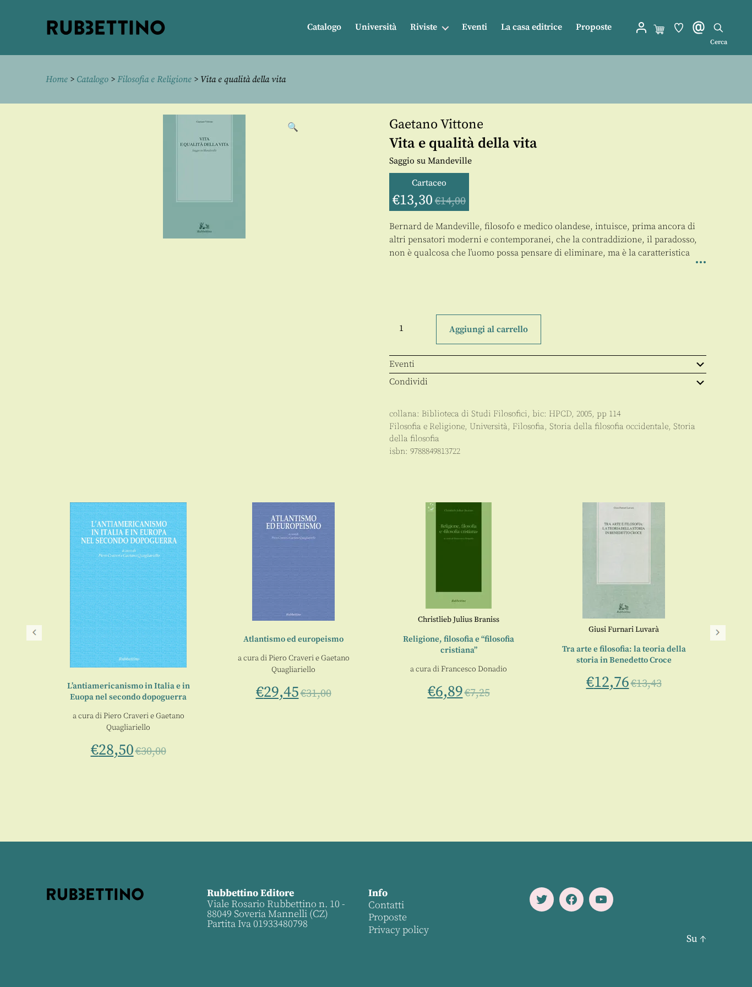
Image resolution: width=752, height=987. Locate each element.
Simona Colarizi (234, 667)
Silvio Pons (205, 679)
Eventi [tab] (402, 364)
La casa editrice (531, 27)
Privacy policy (398, 930)
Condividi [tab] (408, 381)
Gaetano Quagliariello (265, 679)
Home (57, 79)
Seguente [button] (718, 633)
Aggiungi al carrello (488, 329)
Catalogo (324, 27)
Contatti (386, 905)
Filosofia (528, 426)
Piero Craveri (287, 667)
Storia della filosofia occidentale (608, 426)
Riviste (423, 27)
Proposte (594, 27)
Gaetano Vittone (436, 124)
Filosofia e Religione (154, 79)
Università (375, 27)
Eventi (474, 27)
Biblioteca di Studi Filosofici (474, 414)
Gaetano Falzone (79, 679)
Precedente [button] (34, 633)
